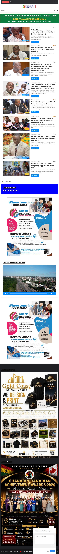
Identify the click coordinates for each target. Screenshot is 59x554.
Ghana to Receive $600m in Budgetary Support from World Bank (42, 166)
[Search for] (57, 10)
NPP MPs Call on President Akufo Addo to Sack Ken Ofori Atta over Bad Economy (43, 138)
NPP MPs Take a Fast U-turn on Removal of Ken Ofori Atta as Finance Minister (42, 120)
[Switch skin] (54, 10)
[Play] (5, 293)
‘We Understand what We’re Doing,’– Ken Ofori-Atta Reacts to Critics (42, 50)
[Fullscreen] (54, 293)
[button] (29, 280)
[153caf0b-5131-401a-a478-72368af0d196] (29, 545)
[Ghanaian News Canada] (29, 6)
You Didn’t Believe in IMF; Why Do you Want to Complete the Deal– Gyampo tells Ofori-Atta (43, 86)
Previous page (8, 181)
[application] (29, 280)
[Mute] (51, 293)
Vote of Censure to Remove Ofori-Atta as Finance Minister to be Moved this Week (43, 32)
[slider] (28, 293)
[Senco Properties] (29, 18)
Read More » (35, 41)
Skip (48, 551)
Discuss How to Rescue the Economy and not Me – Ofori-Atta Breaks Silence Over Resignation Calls (42, 67)
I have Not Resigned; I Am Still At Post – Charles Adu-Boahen (43, 103)
